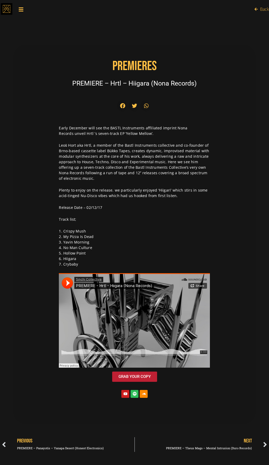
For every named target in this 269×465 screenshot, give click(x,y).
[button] (123, 106)
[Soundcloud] (144, 394)
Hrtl (90, 133)
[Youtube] (125, 394)
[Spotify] (134, 394)
